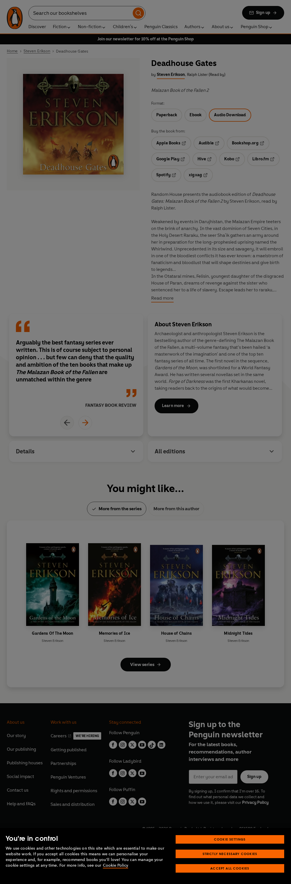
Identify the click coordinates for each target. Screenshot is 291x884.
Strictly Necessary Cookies (230, 854)
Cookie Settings (230, 839)
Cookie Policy (115, 865)
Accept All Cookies (229, 868)
